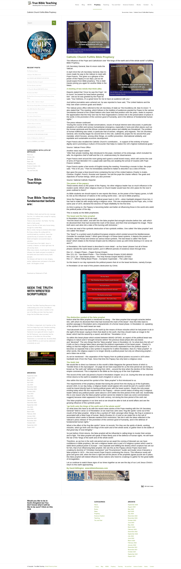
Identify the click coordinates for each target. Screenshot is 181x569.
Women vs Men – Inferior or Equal (35, 102)
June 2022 (30, 409)
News (28, 161)
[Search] (152, 4)
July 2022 (30, 407)
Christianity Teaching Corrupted (35, 82)
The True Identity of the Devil (34, 85)
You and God (31, 170)
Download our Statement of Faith (37, 273)
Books (29, 159)
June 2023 (30, 394)
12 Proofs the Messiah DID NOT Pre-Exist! (37, 89)
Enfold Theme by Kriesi (51, 566)
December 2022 (32, 403)
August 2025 (31, 378)
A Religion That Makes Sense (34, 74)
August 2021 (31, 427)
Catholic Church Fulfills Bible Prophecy (41, 12)
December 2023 (32, 387)
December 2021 (32, 418)
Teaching (30, 168)
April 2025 (30, 382)
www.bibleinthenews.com (96, 468)
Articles (29, 157)
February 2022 (31, 414)
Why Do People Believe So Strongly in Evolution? (39, 120)
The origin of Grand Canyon (34, 116)
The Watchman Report (32, 71)
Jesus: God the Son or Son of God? (35, 130)
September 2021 (32, 425)
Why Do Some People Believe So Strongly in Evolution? (40, 105)
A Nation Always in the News (34, 123)
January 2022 (31, 416)
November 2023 (32, 389)
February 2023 (31, 400)
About (29, 155)
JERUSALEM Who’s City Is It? (34, 127)
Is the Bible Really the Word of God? (36, 109)
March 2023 (30, 398)
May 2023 (30, 396)
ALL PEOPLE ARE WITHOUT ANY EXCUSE (38, 78)
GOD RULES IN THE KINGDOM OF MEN (37, 134)
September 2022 (32, 405)
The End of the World (32, 92)
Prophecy (30, 164)
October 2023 (31, 391)
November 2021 (32, 421)
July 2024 (30, 385)
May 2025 (30, 380)
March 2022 (30, 412)
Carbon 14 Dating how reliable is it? (36, 138)
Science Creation (32, 166)
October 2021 (31, 423)
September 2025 (32, 376)
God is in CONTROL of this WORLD (36, 141)
